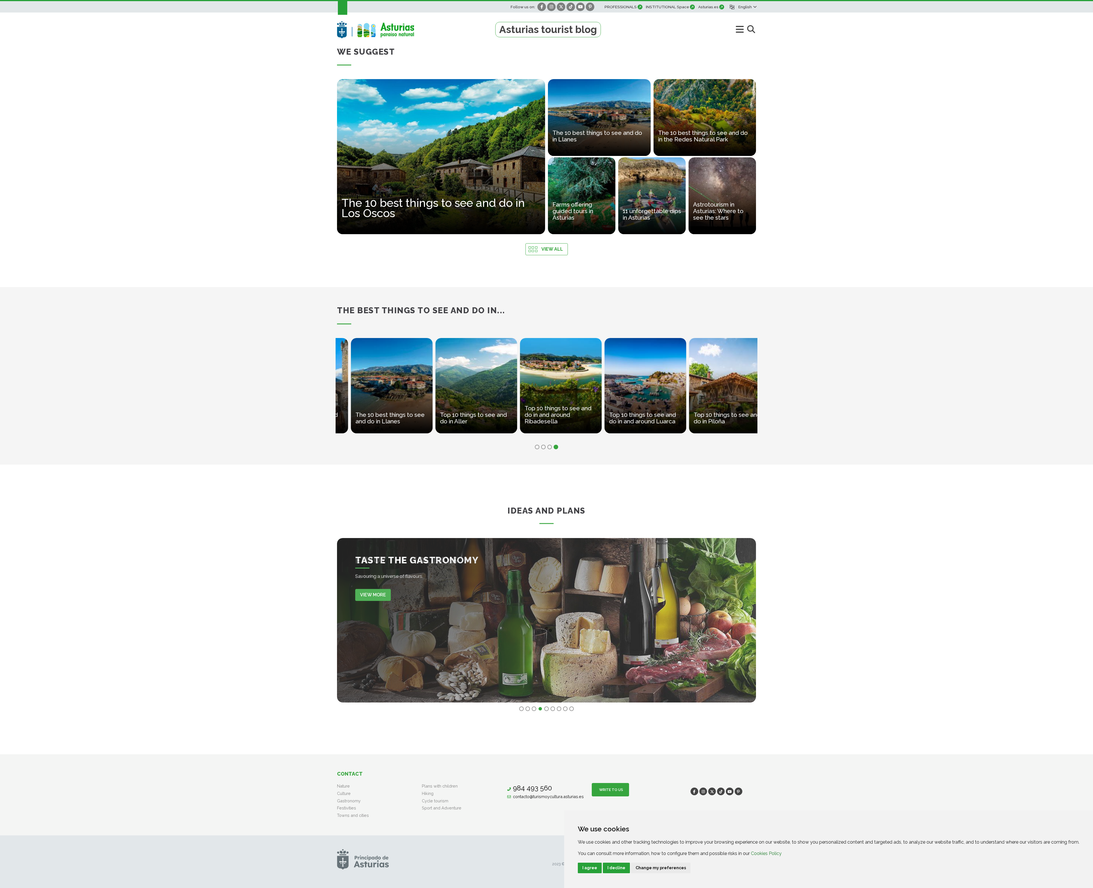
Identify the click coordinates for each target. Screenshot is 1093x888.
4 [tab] (556, 447)
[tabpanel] (347, 389)
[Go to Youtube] (580, 7)
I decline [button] (616, 868)
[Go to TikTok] (570, 7)
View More (373, 595)
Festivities (346, 807)
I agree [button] (589, 868)
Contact (350, 774)
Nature (343, 786)
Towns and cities (353, 815)
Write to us (610, 790)
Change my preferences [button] (661, 868)
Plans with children (440, 786)
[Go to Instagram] (551, 7)
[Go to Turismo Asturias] (416, 29)
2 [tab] (543, 447)
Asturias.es (708, 7)
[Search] (751, 29)
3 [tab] (549, 447)
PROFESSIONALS (621, 7)
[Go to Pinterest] (590, 7)
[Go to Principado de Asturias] (363, 859)
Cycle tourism (435, 800)
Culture (344, 793)
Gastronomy (349, 800)
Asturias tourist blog (548, 29)
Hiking (427, 793)
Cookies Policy (766, 853)
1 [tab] (537, 447)
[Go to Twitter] (561, 7)
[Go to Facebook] (541, 7)
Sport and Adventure (441, 807)
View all (552, 249)
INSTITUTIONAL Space (667, 7)
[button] (747, 7)
